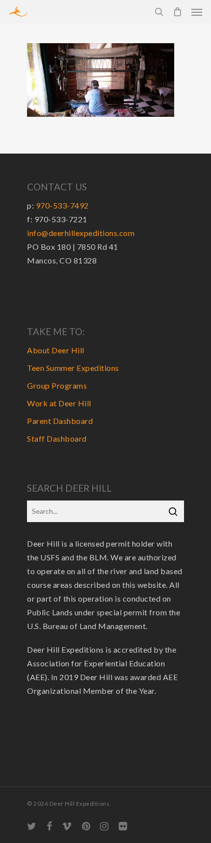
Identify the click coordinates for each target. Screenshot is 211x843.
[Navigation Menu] (196, 12)
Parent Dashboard (60, 420)
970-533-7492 (62, 205)
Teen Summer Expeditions (73, 367)
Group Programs (57, 385)
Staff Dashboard (57, 438)
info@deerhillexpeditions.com (80, 232)
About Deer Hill (55, 350)
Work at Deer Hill (59, 403)
